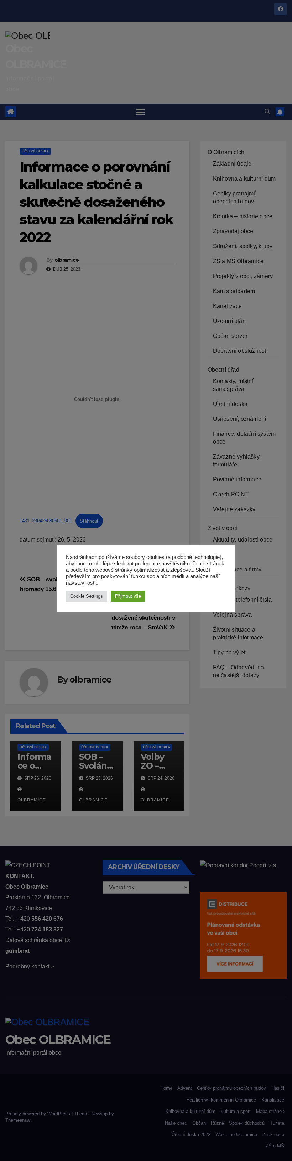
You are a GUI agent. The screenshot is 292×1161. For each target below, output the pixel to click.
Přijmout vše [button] (128, 596)
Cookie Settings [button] (86, 596)
